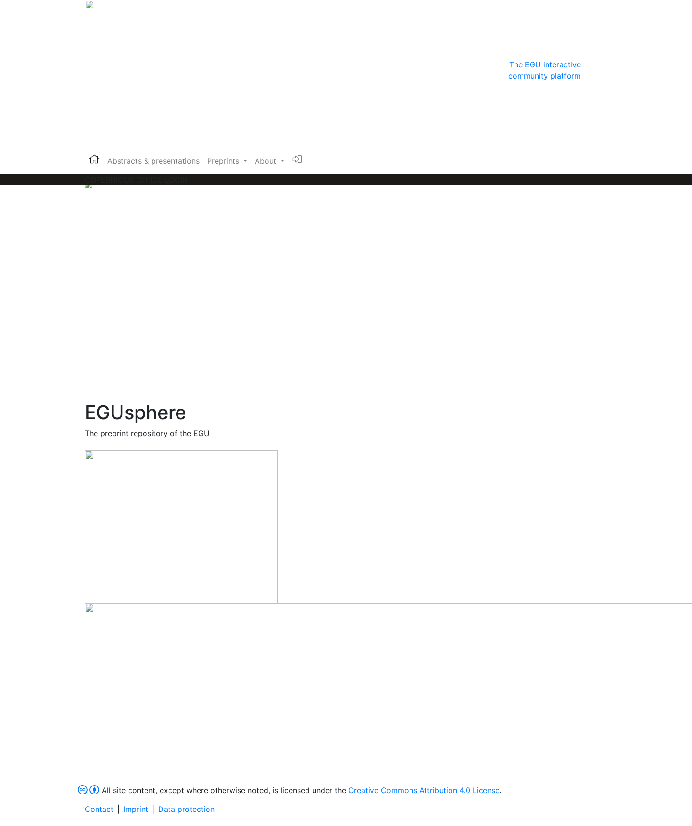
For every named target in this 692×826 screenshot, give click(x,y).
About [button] (267, 161)
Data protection (186, 809)
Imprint (135, 809)
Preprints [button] (224, 161)
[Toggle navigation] (594, 70)
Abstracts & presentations (153, 161)
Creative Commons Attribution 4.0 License (423, 790)
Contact (99, 809)
